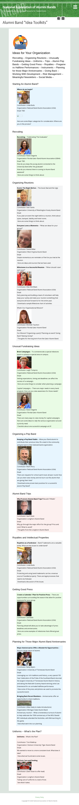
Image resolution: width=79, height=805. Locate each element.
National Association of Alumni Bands (29, 7)
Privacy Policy (39, 797)
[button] (76, 4)
